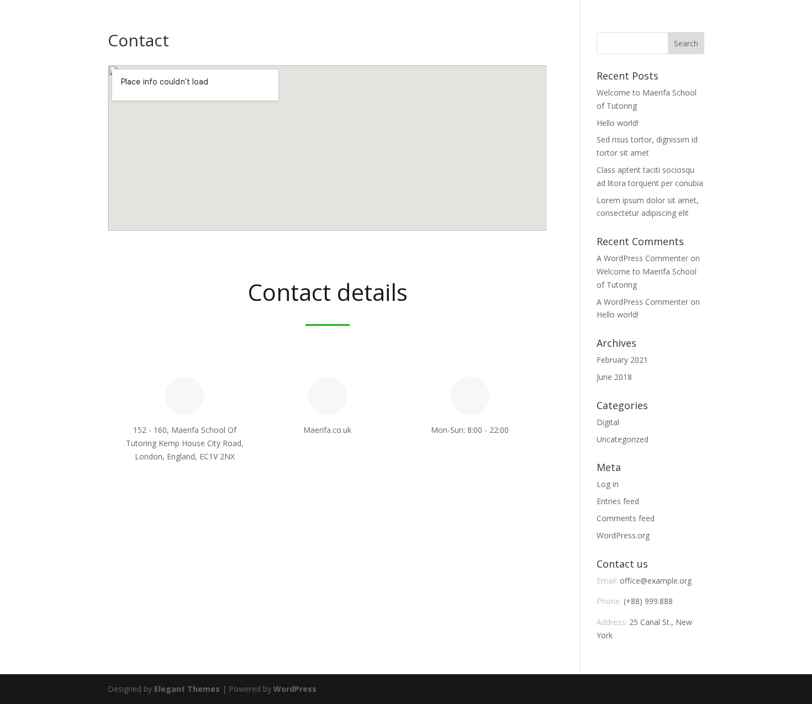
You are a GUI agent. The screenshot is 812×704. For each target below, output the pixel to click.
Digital (608, 422)
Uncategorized (622, 439)
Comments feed (626, 518)
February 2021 (622, 359)
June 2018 (614, 377)
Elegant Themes (187, 689)
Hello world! (618, 123)
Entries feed (618, 501)
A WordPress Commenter (642, 258)
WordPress (295, 689)
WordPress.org (623, 535)
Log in (608, 484)
